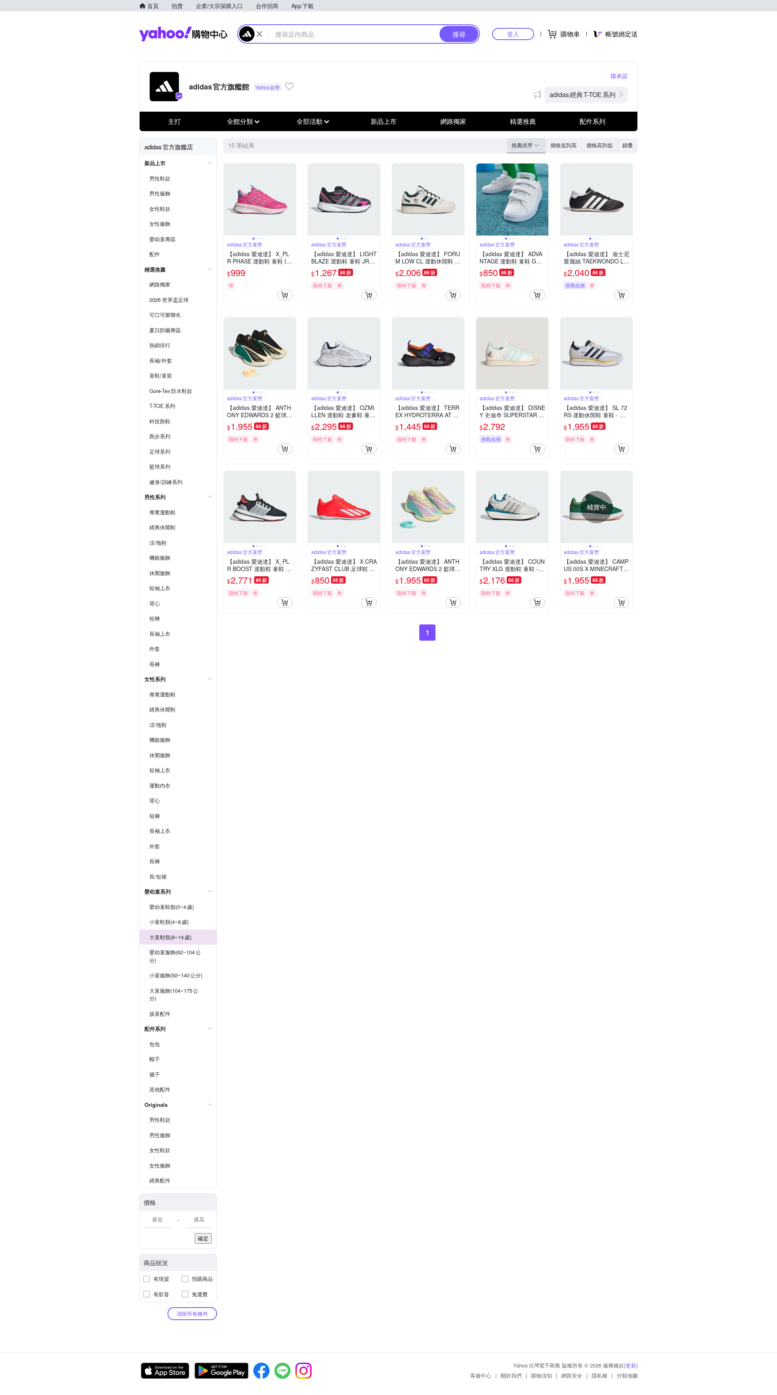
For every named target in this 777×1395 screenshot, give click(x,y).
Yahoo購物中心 (183, 34)
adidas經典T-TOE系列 (583, 94)
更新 (631, 1365)
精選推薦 (523, 121)
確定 (203, 1238)
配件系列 (592, 121)
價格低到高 (563, 145)
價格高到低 (599, 145)
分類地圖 (627, 1375)
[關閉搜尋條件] (259, 34)
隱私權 (599, 1375)
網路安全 (571, 1375)
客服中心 (480, 1375)
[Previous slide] (229, 199)
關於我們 (511, 1375)
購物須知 (541, 1375)
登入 (513, 34)
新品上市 (384, 121)
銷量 (627, 145)
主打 (174, 121)
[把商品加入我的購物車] (285, 295)
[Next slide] (290, 199)
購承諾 (619, 76)
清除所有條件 (192, 1313)
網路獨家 (453, 121)
